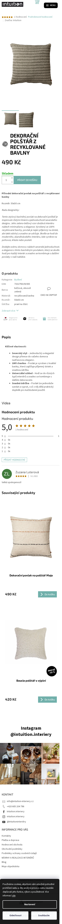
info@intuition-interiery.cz (20, 801)
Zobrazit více (8, 311)
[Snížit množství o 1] (12, 182)
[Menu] (51, 5)
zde (13, 895)
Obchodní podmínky (12, 849)
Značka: (13, 20)
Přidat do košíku (27, 179)
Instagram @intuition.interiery (31, 731)
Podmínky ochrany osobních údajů (19, 853)
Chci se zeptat (48, 295)
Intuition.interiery (15, 811)
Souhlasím (44, 915)
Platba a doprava (10, 840)
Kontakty (6, 836)
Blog (4, 862)
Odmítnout (15, 915)
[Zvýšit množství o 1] (12, 178)
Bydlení (18, 279)
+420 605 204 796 (15, 806)
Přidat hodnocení (14, 459)
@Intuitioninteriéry (16, 821)
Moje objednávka (10, 866)
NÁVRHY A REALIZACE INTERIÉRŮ (18, 858)
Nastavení (29, 904)
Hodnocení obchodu (12, 844)
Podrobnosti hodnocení (40, 17)
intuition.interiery (15, 816)
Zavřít (53, 277)
